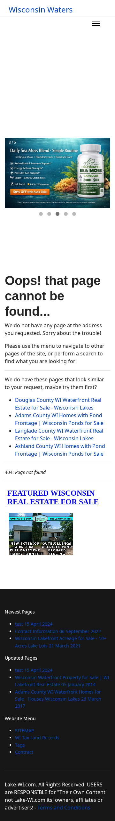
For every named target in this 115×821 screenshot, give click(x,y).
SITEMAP (24, 731)
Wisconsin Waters (41, 9)
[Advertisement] (57, 76)
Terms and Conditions (63, 807)
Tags (20, 745)
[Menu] (96, 23)
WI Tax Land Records (37, 738)
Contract (24, 752)
